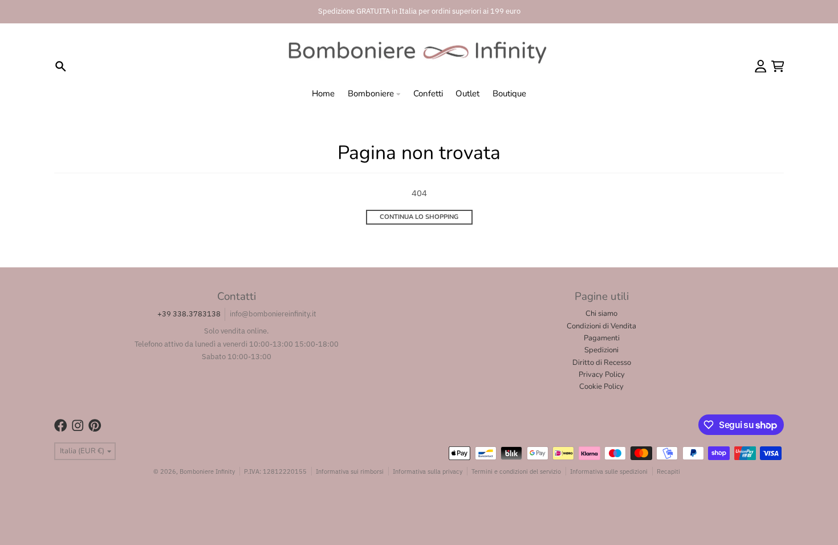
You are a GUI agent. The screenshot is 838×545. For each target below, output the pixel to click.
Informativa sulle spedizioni (609, 471)
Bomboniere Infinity (207, 471)
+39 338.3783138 (189, 314)
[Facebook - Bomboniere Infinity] (60, 425)
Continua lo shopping (419, 217)
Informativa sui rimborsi (350, 471)
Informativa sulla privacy (427, 471)
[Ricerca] (60, 66)
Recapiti (668, 471)
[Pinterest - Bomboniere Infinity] (94, 425)
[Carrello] (777, 66)
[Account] (760, 66)
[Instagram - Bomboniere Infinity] (77, 425)
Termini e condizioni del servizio (516, 471)
